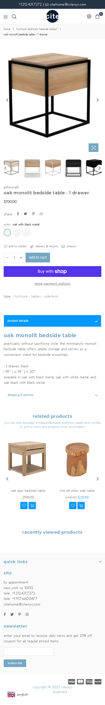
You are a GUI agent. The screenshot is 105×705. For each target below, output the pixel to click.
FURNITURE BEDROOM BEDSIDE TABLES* (36, 29)
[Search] (14, 16)
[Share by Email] (41, 214)
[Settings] (89, 16)
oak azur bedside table (28, 491)
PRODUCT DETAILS (18, 320)
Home (7, 29)
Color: (21, 224)
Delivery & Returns (46, 246)
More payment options (53, 283)
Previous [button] (7, 100)
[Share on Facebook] (18, 214)
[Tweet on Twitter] (26, 214)
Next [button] (97, 100)
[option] (52, 94)
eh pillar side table (77, 491)
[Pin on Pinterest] (33, 214)
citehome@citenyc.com (67, 4)
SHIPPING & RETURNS (20, 395)
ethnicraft (11, 187)
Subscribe (15, 663)
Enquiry (71, 246)
